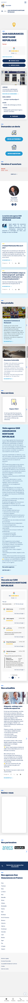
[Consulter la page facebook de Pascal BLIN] (13, 204)
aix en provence (5, 917)
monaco (3, 920)
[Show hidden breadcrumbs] (5, 11)
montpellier (4, 906)
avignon (3, 949)
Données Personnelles (6, 961)
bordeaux (3, 914)
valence (3, 926)
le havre (3, 891)
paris (2, 883)
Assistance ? (4, 2)
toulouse (3, 886)
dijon (2, 911)
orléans (3, 903)
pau (2, 943)
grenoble (3, 932)
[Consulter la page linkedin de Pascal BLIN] (15, 204)
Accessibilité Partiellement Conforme (9, 963)
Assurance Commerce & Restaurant (12, 322)
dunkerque (4, 929)
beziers (3, 937)
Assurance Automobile (11, 360)
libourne (3, 923)
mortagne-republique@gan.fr (11, 99)
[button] (25, 2)
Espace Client (14, 409)
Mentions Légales (5, 958)
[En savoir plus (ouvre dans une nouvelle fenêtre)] (8, 849)
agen (2, 940)
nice (2, 894)
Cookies (3, 966)
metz (2, 889)
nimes (2, 900)
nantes (3, 909)
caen (2, 934)
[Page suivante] (19, 677)
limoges (3, 946)
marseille (3, 897)
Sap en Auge (6, 570)
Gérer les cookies (5, 969)
